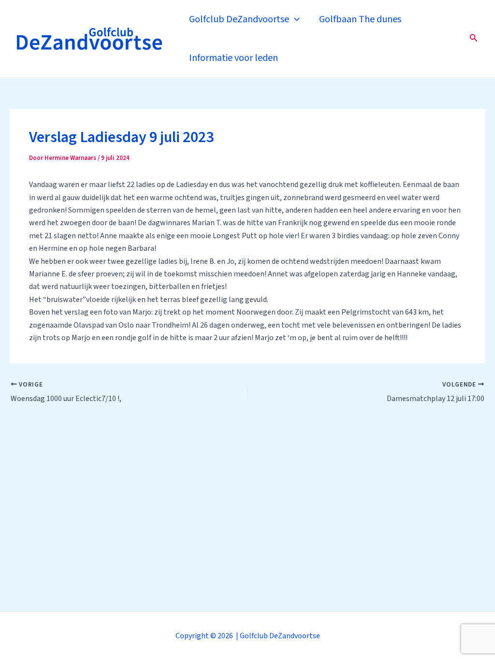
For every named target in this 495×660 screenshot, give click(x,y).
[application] (294, 19)
